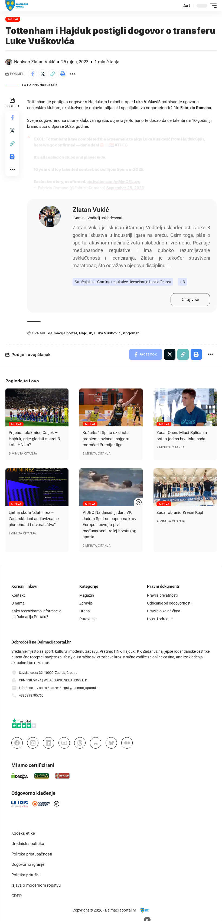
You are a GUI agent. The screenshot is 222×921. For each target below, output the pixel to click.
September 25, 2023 (125, 187)
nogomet (131, 333)
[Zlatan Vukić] (50, 216)
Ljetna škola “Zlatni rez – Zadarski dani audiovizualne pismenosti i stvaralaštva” (34, 518)
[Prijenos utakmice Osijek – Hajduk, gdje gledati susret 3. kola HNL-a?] (36, 407)
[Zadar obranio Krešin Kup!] (185, 487)
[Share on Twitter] (42, 74)
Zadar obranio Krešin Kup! (179, 512)
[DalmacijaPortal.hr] (16, 5)
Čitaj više (190, 299)
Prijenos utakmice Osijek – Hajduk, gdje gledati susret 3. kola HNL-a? (35, 438)
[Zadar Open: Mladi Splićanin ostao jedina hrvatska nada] (185, 407)
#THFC (121, 145)
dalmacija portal (62, 333)
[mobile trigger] (212, 6)
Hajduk (85, 333)
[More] (72, 74)
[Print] (62, 74)
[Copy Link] (52, 74)
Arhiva (13, 19)
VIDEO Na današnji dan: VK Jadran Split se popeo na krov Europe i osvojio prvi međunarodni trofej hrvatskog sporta (109, 524)
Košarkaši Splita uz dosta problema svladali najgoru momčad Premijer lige (106, 438)
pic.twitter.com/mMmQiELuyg (113, 181)
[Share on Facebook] (32, 74)
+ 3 (182, 282)
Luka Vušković (107, 333)
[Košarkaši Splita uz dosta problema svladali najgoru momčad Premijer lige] (110, 407)
